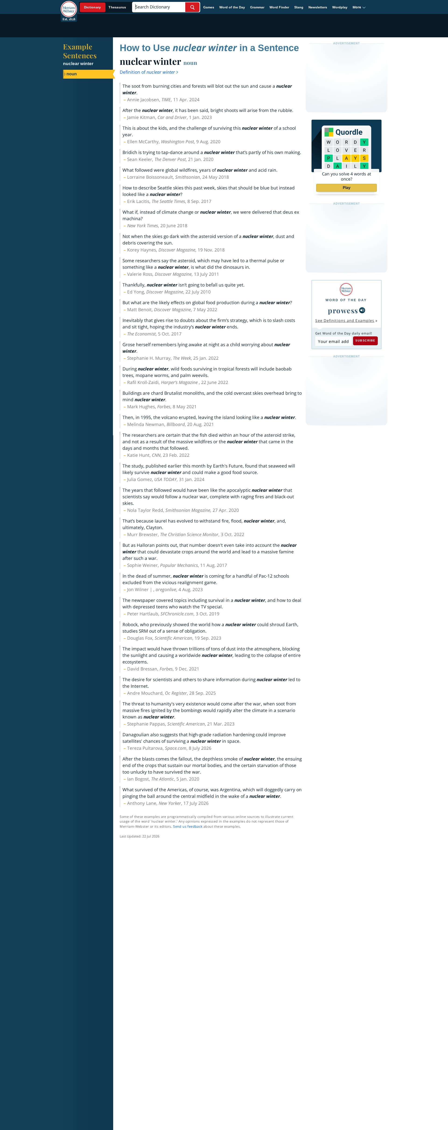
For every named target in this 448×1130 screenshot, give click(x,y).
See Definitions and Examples (344, 320)
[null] (362, 310)
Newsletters (317, 7)
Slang (298, 7)
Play (346, 188)
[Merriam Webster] (346, 289)
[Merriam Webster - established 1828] (69, 5)
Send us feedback (187, 826)
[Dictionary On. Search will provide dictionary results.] (105, 7)
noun (190, 62)
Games (208, 7)
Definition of (147, 72)
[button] (359, 7)
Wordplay (339, 7)
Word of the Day (232, 7)
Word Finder (279, 7)
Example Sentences (80, 51)
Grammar (257, 7)
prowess (343, 310)
